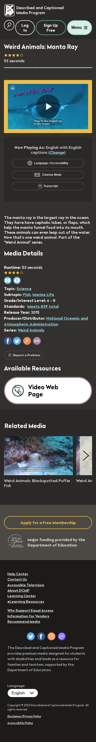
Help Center (17, 574)
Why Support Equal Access (30, 610)
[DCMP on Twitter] (31, 636)
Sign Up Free (51, 28)
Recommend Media (23, 621)
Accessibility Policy (20, 723)
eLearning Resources (25, 601)
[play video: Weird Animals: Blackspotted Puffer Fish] (38, 473)
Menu (76, 27)
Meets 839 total (43, 306)
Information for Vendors (28, 616)
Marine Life (43, 294)
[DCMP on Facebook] (41, 636)
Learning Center (21, 596)
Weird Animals (31, 330)
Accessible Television (25, 585)
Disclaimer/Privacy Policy (24, 716)
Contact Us (17, 579)
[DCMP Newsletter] (62, 636)
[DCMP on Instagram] (51, 636)
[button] (8, 341)
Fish (27, 294)
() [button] (56, 152)
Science (24, 288)
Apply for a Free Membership (48, 522)
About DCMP (18, 590)
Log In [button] (25, 28)
